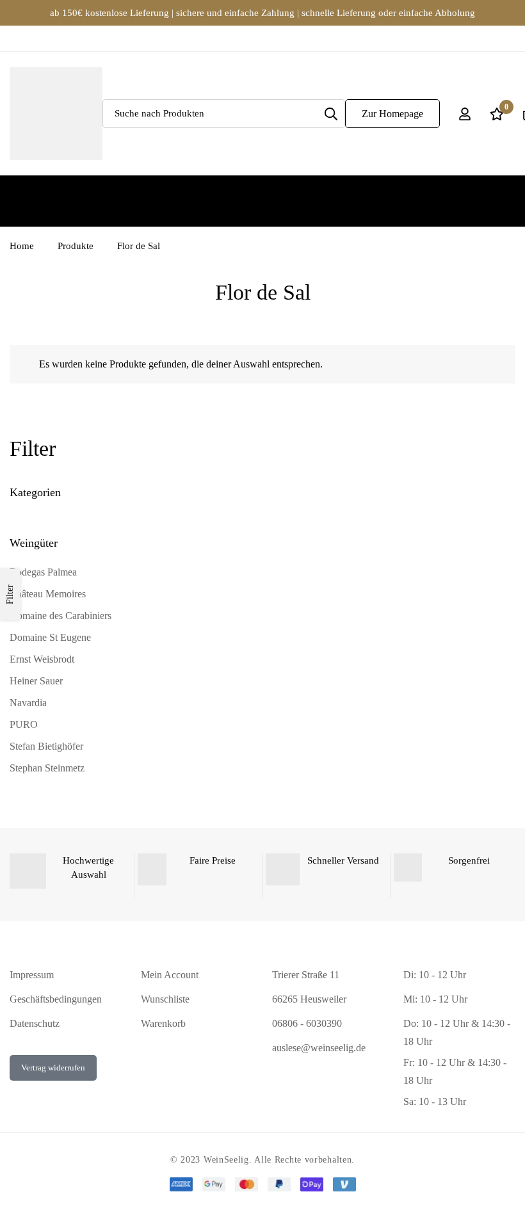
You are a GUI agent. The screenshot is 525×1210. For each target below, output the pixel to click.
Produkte (75, 246)
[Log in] (465, 114)
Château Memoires (48, 593)
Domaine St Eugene (50, 637)
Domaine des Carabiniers (60, 615)
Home (22, 246)
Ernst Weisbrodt (42, 659)
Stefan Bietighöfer (46, 746)
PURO (24, 724)
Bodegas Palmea (43, 572)
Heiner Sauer (36, 680)
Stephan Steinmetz (47, 767)
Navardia (28, 702)
